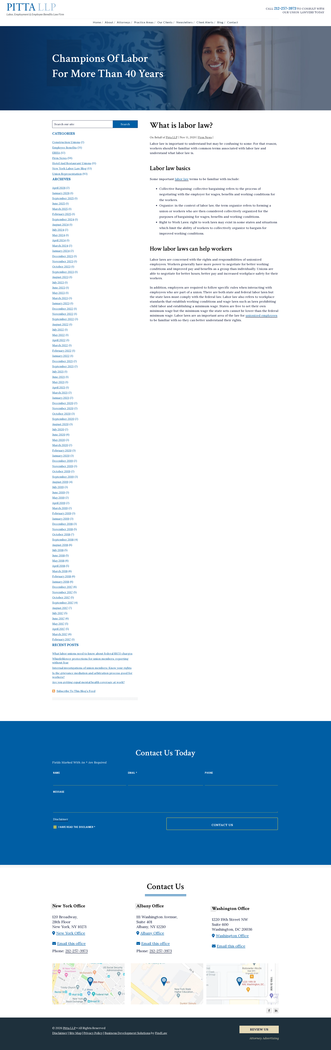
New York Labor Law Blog (69, 168)
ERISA (56, 152)
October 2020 (61, 413)
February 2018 (61, 576)
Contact (232, 22)
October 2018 (61, 534)
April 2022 (59, 340)
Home (97, 22)
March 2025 (60, 209)
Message (58, 791)
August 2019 (60, 482)
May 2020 (58, 440)
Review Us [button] (259, 1029)
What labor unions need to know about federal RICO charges (92, 653)
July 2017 (57, 613)
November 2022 (62, 314)
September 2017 (62, 602)
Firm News (205, 137)
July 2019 (58, 487)
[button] (326, 1023)
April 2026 (59, 187)
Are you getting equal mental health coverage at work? (88, 682)
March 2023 (60, 298)
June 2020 (58, 434)
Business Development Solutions (127, 1033)
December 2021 (62, 361)
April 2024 (59, 240)
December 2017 (62, 587)
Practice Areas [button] (144, 22)
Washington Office (232, 935)
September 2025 (63, 198)
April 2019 (58, 503)
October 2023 (61, 266)
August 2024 (60, 224)
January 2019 (60, 518)
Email (132, 772)
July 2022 (58, 329)
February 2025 (61, 214)
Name (56, 772)
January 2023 (60, 303)
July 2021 (58, 371)
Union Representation (67, 173)
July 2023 (58, 282)
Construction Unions (66, 142)
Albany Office (152, 933)
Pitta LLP (172, 137)
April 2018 (58, 565)
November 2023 (62, 261)
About (109, 22)
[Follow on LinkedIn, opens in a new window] (276, 1010)
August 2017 (60, 608)
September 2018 (63, 539)
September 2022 (63, 319)
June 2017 (58, 618)
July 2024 (58, 229)
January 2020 (61, 455)
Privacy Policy (93, 1033)
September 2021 (63, 366)
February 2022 (61, 350)
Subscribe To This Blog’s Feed (76, 691)
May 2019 (58, 497)
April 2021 (58, 387)
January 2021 (60, 397)
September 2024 (63, 219)
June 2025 (58, 203)
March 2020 (60, 445)
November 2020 (62, 408)
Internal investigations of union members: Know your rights (92, 668)
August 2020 (60, 424)
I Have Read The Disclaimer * (76, 827)
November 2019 (62, 466)
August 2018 (60, 545)
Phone (209, 772)
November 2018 (62, 529)
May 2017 (58, 623)
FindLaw (161, 1033)
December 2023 (62, 256)
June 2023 (58, 287)
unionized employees (261, 315)
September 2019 (63, 476)
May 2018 (58, 560)
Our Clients (165, 22)
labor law (182, 179)
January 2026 (60, 193)
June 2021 (58, 377)
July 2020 (58, 429)
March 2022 (60, 345)
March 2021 (60, 392)
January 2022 (60, 355)
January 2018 (60, 581)
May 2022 (58, 335)
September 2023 (63, 272)
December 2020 (62, 403)
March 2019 (60, 508)
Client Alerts (205, 22)
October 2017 (61, 597)
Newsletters (184, 22)
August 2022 (60, 324)
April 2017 (58, 629)
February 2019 (61, 513)
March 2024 (60, 245)
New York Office (70, 933)
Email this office (71, 943)
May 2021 (58, 382)
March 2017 (59, 634)
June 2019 (58, 492)
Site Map (75, 1033)
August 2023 (60, 277)
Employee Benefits (64, 147)
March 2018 (60, 571)
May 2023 (58, 292)
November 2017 (62, 592)
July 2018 (58, 550)
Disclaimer (60, 819)
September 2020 (63, 419)
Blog (220, 22)
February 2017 (61, 639)
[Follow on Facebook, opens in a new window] (269, 1010)
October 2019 (61, 471)
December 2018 (62, 524)
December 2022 (62, 308)
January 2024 (61, 250)
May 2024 (58, 235)
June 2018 (58, 555)
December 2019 (62, 460)
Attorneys (123, 22)
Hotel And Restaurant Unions (71, 163)
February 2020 (62, 450)
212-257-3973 (285, 8)
